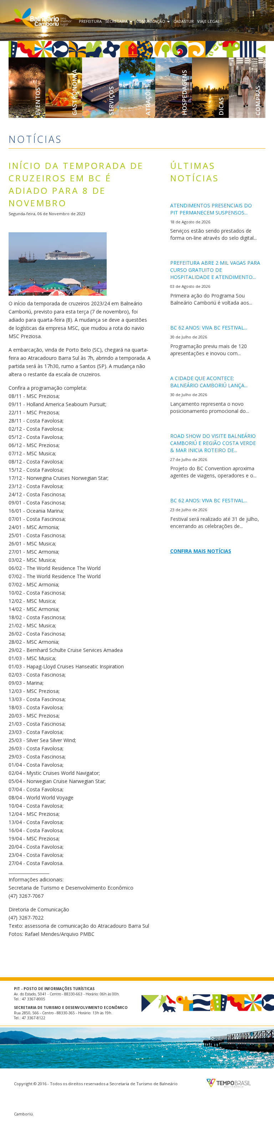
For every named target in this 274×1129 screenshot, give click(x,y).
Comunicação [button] (151, 21)
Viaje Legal (208, 21)
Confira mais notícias (200, 551)
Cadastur (183, 21)
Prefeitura (90, 21)
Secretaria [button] (117, 21)
